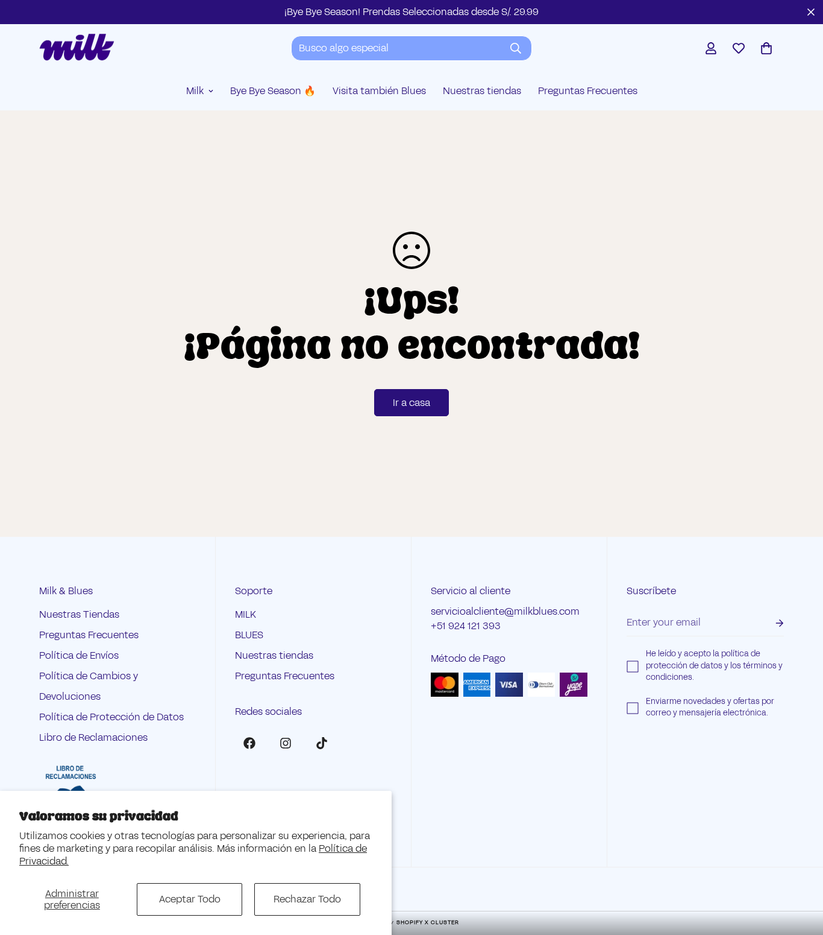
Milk (195, 91)
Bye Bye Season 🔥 (273, 91)
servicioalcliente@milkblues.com (505, 612)
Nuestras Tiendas (79, 615)
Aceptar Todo (190, 899)
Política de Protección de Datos (111, 717)
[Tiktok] (321, 743)
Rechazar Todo (307, 899)
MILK (245, 615)
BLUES (249, 635)
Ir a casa (411, 403)
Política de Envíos (79, 656)
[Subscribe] (770, 623)
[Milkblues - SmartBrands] (76, 48)
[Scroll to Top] (799, 869)
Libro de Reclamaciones (93, 738)
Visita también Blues (379, 91)
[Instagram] (285, 743)
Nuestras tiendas (482, 91)
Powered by (411, 922)
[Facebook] (249, 743)
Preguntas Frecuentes (587, 91)
